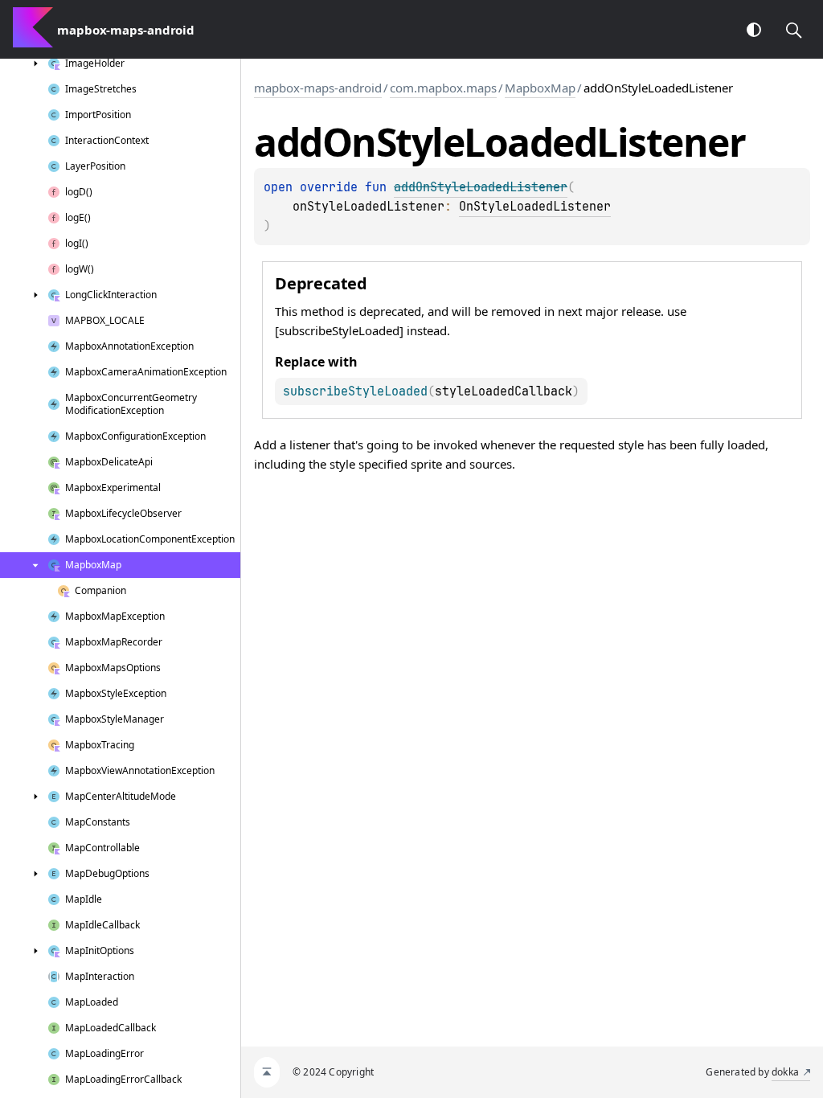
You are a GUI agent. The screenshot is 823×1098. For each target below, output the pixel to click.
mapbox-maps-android (318, 88)
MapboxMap (540, 88)
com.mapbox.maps (443, 88)
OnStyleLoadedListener (535, 207)
